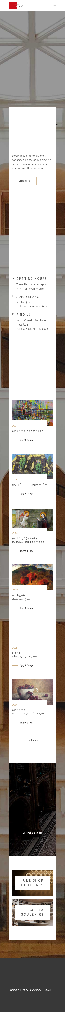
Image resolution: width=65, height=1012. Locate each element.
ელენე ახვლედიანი (29, 484)
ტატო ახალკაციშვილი (26, 654)
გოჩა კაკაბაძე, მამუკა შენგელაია (28, 540)
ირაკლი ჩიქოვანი (28, 431)
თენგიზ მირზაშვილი (23, 597)
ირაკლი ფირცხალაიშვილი (28, 711)
